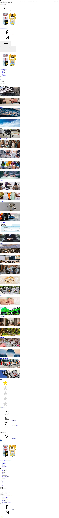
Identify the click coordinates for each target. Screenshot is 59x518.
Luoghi (2, 485)
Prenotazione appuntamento (5, 497)
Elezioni (2, 74)
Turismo (2, 473)
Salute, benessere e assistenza (5, 477)
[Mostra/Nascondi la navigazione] (5, 43)
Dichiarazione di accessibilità (5, 501)
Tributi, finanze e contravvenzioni (5, 476)
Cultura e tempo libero (4, 470)
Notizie (2, 481)
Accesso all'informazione (4, 73)
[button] (3, 70)
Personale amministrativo (4, 466)
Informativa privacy (4, 500)
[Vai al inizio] (0, 439)
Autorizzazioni (3, 478)
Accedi (1, 79)
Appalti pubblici (3, 472)
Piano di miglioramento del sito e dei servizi (6, 502)
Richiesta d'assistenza (4, 498)
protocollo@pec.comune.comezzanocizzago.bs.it (7, 495)
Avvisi (2, 482)
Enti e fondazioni (3, 465)
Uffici (2, 464)
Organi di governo (4, 463)
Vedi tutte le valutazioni (2, 407)
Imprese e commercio (4, 471)
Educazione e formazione (4, 475)
